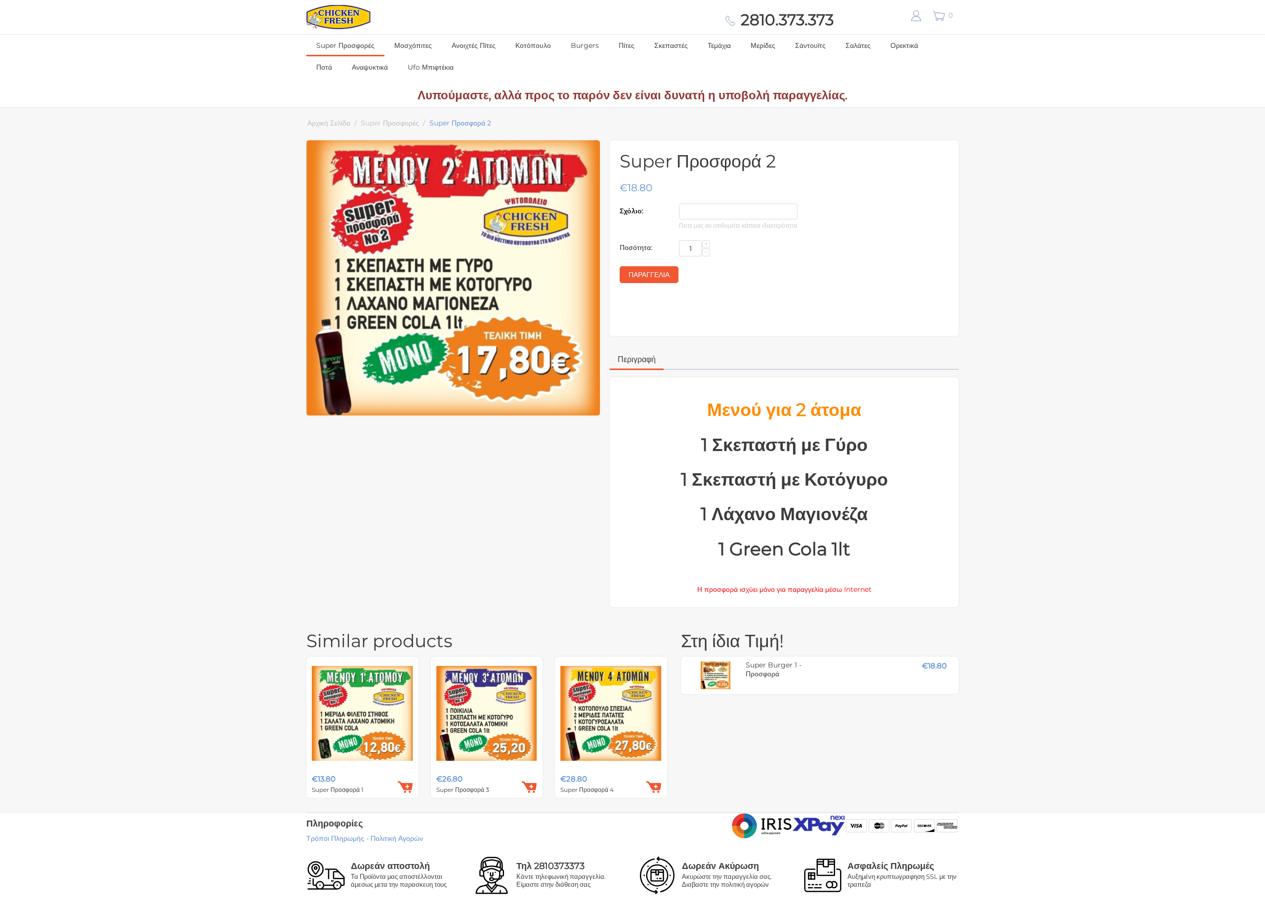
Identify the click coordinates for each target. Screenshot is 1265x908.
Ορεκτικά (904, 45)
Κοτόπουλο (533, 45)
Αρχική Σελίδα (328, 123)
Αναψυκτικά (370, 67)
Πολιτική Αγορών (397, 838)
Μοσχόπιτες (413, 45)
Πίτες (626, 45)
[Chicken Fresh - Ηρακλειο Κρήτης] (338, 16)
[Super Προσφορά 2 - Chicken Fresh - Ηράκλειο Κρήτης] (453, 277)
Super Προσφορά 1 (337, 789)
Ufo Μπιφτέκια (431, 67)
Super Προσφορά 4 (587, 789)
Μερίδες (763, 45)
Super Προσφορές (345, 45)
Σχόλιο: (631, 210)
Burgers (585, 45)
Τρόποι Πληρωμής (335, 838)
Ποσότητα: (636, 247)
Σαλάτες (858, 45)
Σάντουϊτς (810, 45)
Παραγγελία (649, 274)
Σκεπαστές (671, 45)
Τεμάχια (719, 45)
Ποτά (324, 67)
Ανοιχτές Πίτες (474, 45)
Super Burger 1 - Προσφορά (773, 669)
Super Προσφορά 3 (462, 789)
